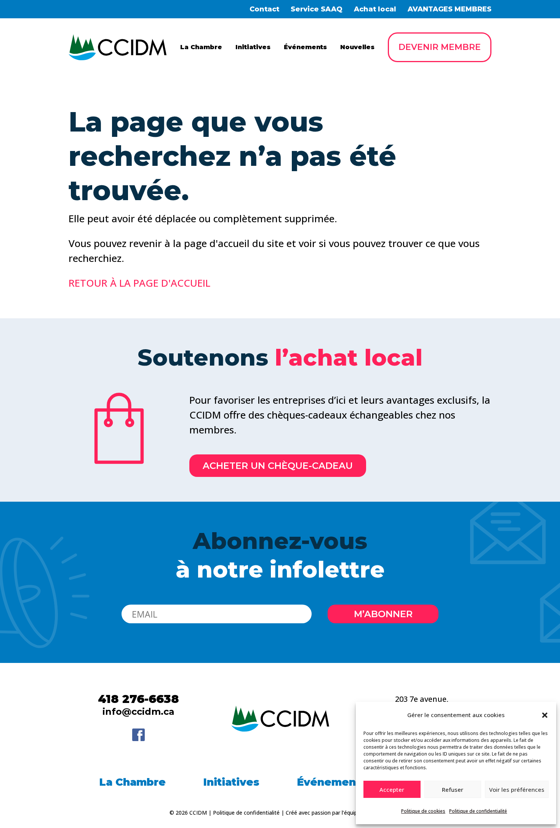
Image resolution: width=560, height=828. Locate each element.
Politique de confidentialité (478, 811)
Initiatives (252, 47)
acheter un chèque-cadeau (278, 465)
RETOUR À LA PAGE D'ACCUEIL (139, 283)
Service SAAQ (316, 9)
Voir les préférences (516, 789)
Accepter (391, 789)
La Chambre (201, 47)
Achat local (375, 9)
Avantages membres (449, 9)
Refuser (452, 789)
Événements (305, 47)
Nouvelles (357, 47)
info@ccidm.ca (138, 711)
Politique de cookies (423, 811)
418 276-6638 (138, 699)
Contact (264, 9)
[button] (545, 715)
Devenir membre (439, 47)
